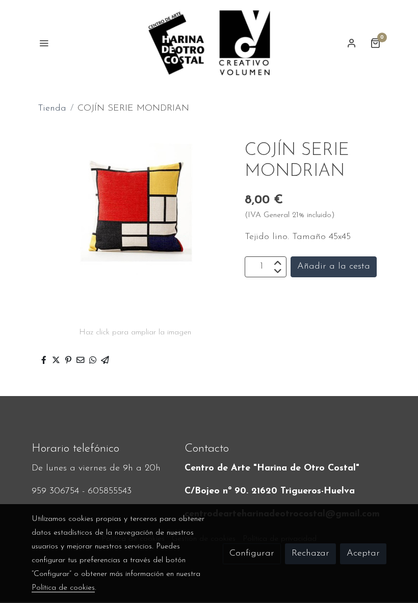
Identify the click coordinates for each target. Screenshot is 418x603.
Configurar (251, 553)
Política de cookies (63, 588)
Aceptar (363, 553)
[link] (209, 42)
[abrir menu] (44, 43)
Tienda (52, 108)
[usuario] (352, 43)
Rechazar (310, 553)
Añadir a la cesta (333, 266)
